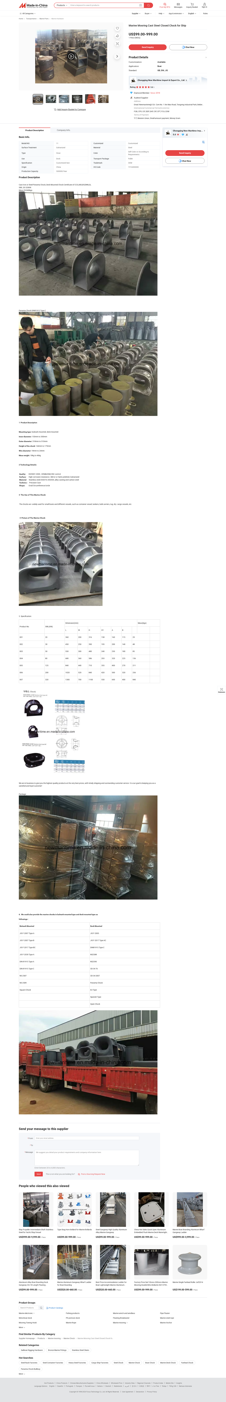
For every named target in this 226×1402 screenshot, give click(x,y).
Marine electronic (26, 1313)
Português (69, 1386)
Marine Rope (71, 1322)
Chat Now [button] (189, 47)
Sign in (204, 7)
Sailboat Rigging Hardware (32, 1350)
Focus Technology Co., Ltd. (96, 1392)
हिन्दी (148, 1386)
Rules (205, 13)
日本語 (141, 1386)
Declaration (140, 1392)
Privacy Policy (152, 1392)
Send (39, 1174)
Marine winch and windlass (124, 1313)
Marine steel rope (167, 1318)
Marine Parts (44, 19)
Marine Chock (134, 1362)
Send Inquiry (148, 47)
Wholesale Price (116, 1383)
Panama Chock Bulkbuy (30, 1369)
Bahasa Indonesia (185, 1386)
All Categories (27, 13)
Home (21, 19)
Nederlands (118, 1386)
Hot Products (49, 1383)
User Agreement (127, 1392)
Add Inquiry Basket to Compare (71, 109)
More (21, 1374)
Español (60, 1386)
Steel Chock (118, 1362)
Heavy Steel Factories (77, 1362)
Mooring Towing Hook (28, 1322)
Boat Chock (150, 1362)
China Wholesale (102, 1383)
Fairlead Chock (187, 1362)
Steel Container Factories (53, 1362)
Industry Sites (130, 1383)
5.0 (174, 134)
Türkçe (164, 1386)
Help (160, 13)
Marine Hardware (57, 19)
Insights (179, 1383)
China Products (61, 1383)
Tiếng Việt (172, 1386)
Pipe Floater (165, 1313)
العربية (127, 1386)
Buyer (147, 13)
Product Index (158, 1383)
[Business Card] (203, 141)
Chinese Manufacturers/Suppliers (82, 1383)
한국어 (134, 1386)
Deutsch (108, 1386)
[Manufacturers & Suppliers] (33, 5)
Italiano (100, 1386)
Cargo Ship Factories (99, 1362)
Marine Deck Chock (168, 1362)
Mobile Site (170, 1383)
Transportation (31, 19)
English (52, 1386)
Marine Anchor (166, 1322)
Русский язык (90, 1386)
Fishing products (73, 1313)
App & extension (175, 13)
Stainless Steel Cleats (80, 1350)
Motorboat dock (25, 1318)
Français (79, 1386)
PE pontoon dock (73, 1318)
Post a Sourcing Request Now (91, 1174)
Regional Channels (144, 1383)
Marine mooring (119, 1322)
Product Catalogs (55, 1308)
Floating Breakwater (121, 1318)
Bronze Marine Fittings (57, 1350)
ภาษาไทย (155, 1386)
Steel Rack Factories (29, 1362)
